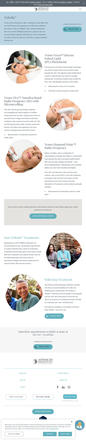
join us (23, 380)
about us (63, 380)
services (22, 373)
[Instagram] (69, 387)
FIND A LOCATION (16, 397)
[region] (38, 428)
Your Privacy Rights (14, 434)
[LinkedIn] (63, 387)
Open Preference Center (43, 216)
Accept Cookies (65, 434)
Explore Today (65, 2)
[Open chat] (79, 425)
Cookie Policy (54, 429)
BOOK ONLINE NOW (43, 411)
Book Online (35, 2)
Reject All (50, 434)
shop (23, 387)
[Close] (71, 421)
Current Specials (45, 4)
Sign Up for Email (70, 396)
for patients (63, 373)
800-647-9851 (73, 29)
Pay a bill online (43, 397)
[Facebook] (57, 387)
